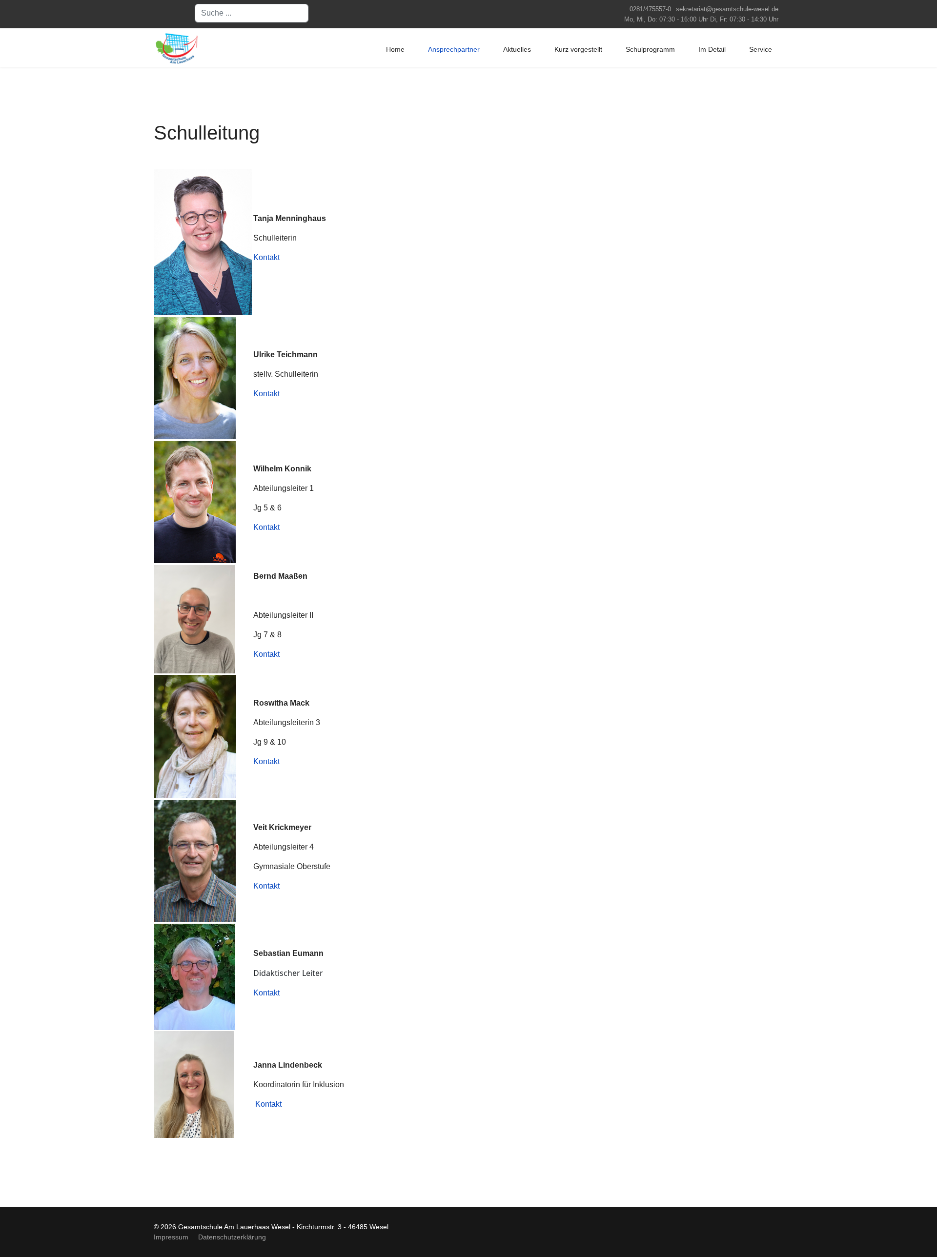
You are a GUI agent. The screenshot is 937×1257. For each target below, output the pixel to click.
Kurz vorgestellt (578, 49)
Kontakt (266, 257)
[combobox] (251, 13)
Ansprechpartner (454, 49)
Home (395, 49)
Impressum (171, 1237)
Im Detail (712, 49)
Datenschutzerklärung (232, 1237)
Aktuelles (517, 49)
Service (760, 49)
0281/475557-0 (650, 9)
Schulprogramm (650, 49)
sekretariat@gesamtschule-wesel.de (727, 9)
